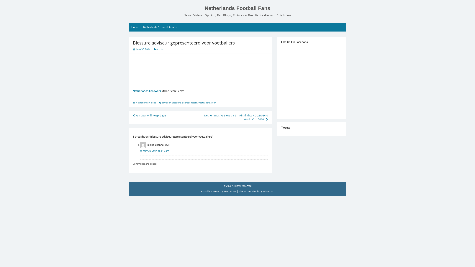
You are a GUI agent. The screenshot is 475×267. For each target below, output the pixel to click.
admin (159, 49)
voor (213, 102)
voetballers (204, 102)
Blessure (176, 102)
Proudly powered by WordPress (219, 191)
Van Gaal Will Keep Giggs (150, 115)
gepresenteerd (189, 102)
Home (134, 27)
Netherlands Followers (147, 91)
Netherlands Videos (146, 102)
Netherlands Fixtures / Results (159, 27)
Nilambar (268, 191)
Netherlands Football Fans (237, 8)
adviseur (166, 102)
